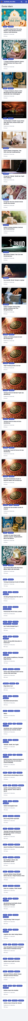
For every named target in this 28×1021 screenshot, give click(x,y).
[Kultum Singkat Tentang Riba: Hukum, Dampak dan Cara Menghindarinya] (14, 296)
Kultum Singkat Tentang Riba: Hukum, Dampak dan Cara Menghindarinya (12, 308)
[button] (21, 1)
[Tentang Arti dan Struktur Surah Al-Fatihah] (14, 496)
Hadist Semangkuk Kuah (10, 805)
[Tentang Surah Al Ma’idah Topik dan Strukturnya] (14, 381)
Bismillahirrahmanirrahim (11, 700)
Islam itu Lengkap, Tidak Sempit (12, 888)
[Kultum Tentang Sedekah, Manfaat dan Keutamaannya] (14, 218)
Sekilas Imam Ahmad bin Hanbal (13, 1003)
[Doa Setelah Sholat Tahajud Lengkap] (14, 271)
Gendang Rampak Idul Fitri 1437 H (13, 596)
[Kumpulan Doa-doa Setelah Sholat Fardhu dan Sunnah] (14, 192)
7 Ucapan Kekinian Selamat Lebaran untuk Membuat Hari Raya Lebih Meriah (14, 63)
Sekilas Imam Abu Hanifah (11, 990)
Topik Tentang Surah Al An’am (12, 365)
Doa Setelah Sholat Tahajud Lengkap (14, 280)
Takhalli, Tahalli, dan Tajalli (11, 744)
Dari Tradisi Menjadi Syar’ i (11, 626)
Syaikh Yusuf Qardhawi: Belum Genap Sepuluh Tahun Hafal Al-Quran (12, 789)
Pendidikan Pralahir (9, 1015)
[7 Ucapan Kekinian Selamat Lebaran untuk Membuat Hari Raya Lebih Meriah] (14, 49)
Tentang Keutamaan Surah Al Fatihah (14, 582)
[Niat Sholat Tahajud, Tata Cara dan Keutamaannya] (14, 244)
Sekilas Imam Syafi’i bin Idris (12, 961)
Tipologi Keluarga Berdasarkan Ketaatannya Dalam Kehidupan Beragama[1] (12, 833)
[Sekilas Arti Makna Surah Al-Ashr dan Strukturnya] (14, 326)
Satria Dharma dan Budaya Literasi (13, 775)
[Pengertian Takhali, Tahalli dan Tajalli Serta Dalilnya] (14, 167)
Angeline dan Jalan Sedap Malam (13, 934)
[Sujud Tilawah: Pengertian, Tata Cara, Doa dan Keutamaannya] (14, 140)
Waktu (5, 713)
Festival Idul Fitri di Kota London (13, 611)
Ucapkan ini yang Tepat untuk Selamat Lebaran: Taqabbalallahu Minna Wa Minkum (13, 537)
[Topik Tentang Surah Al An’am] (14, 354)
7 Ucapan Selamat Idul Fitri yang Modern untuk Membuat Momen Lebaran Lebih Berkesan (13, 30)
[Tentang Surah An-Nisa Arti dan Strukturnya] (14, 410)
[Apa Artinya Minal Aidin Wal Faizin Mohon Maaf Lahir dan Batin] (14, 555)
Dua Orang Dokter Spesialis (11, 818)
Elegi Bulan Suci (8, 686)
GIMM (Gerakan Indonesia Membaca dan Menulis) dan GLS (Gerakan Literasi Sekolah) (14, 761)
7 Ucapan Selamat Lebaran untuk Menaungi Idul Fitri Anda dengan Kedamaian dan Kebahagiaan (13, 92)
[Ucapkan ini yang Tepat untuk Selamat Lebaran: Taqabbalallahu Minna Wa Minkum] (14, 525)
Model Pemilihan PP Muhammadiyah (14, 847)
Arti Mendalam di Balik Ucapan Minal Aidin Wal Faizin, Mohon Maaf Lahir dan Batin (14, 122)
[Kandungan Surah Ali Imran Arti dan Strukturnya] (14, 439)
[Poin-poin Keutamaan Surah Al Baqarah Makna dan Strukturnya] (14, 467)
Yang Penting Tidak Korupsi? (12, 919)
